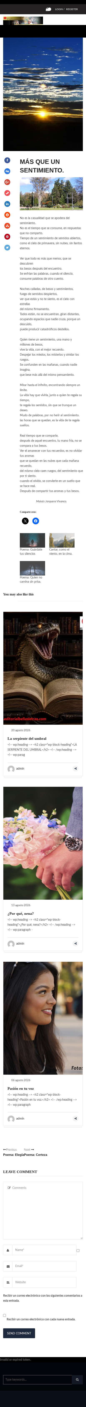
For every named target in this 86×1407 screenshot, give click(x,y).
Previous (13, 1152)
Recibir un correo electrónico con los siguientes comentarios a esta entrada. (42, 1298)
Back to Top (68, 1401)
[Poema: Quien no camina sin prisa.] (32, 568)
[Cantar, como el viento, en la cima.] (62, 540)
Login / (59, 9)
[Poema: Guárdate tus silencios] (32, 540)
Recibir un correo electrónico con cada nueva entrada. (41, 1319)
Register (72, 9)
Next (35, 1152)
